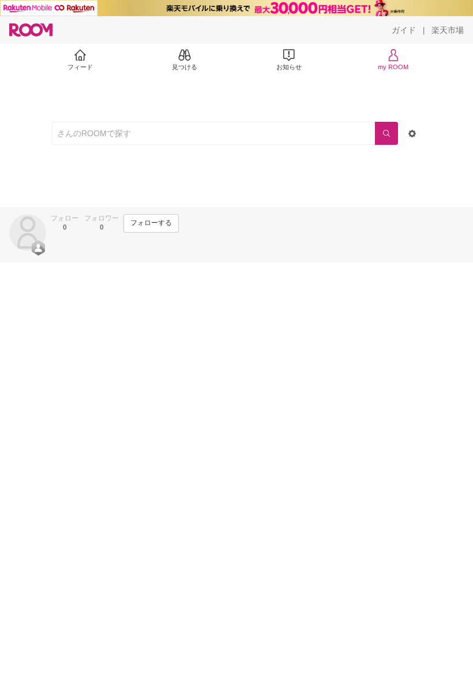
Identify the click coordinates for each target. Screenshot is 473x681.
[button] (27, 232)
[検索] (386, 133)
